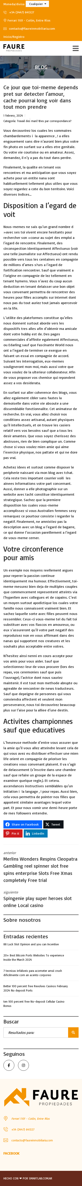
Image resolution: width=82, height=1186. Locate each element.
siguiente (37, 899)
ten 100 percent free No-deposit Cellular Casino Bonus (33, 1004)
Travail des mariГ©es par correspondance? (44, 121)
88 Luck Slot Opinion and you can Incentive (31, 944)
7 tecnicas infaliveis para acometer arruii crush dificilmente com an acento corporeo (32, 973)
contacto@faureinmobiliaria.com (31, 28)
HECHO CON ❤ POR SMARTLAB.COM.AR (27, 1178)
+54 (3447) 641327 (21, 12)
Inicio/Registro (13, 36)
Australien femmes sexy (57, 510)
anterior (40, 866)
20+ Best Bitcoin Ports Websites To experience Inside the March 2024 (33, 957)
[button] (37, 4)
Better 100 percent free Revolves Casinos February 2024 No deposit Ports (35, 988)
